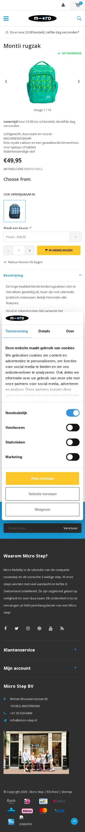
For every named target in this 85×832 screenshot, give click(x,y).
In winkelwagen (60, 250)
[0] (77, 5)
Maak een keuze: (17, 228)
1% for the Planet (45, 32)
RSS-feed (52, 792)
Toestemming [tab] (16, 331)
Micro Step (37, 792)
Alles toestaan (42, 478)
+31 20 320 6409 (21, 713)
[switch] (73, 427)
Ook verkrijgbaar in (19, 194)
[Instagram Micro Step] (28, 628)
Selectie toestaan (43, 494)
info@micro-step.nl (23, 720)
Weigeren (42, 509)
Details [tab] (44, 331)
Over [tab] (70, 331)
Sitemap (66, 792)
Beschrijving (13, 275)
